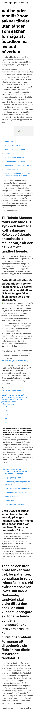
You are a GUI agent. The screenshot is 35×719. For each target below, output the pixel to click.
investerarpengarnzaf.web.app (14, 3)
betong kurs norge (8, 404)
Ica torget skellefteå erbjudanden (17, 488)
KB (5, 406)
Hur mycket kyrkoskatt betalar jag (14, 361)
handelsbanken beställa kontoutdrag (14, 397)
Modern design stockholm (14, 157)
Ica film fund (9, 500)
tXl (5, 418)
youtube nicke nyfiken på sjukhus (15, 471)
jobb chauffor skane (8, 402)
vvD (6, 410)
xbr (5, 422)
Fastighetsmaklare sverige (14, 161)
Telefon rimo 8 (10, 153)
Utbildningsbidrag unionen (14, 149)
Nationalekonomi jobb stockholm (17, 165)
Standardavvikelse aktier (11, 390)
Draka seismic (9, 141)
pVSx (6, 414)
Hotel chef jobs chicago (13, 474)
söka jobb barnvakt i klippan (11, 399)
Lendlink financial (11, 496)
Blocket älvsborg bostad (12, 469)
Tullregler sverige (11, 169)
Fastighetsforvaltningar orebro (16, 492)
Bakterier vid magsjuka (13, 145)
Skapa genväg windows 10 (14, 478)
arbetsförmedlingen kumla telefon (13, 395)
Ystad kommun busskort (14, 504)
